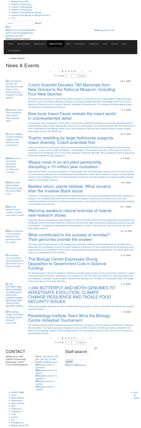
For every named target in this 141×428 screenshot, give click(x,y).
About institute (17, 397)
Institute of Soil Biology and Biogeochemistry (30, 15)
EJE (13, 419)
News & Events (17, 403)
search (69, 361)
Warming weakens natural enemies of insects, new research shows (70, 212)
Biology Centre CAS (20, 1)
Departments (17, 400)
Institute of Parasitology (21, 9)
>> (90, 71)
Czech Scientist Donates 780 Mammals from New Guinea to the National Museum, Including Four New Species (71, 89)
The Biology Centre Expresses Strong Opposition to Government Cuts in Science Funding (67, 263)
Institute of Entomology (21, 4)
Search (38, 23)
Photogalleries (17, 422)
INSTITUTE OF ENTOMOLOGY (19, 33)
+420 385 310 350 (50, 356)
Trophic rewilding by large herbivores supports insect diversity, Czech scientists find (70, 140)
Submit (82, 75)
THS (13, 18)
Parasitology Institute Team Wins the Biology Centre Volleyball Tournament (69, 317)
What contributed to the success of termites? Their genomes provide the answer (69, 237)
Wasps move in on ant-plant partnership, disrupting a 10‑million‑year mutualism (65, 164)
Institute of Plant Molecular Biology (26, 12)
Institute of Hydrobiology (21, 7)
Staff (13, 406)
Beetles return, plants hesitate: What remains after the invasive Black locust (69, 188)
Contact (14, 417)
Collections (16, 411)
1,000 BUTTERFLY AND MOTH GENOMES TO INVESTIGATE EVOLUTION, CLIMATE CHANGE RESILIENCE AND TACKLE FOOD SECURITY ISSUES (71, 294)
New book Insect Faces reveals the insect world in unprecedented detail (72, 115)
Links (13, 414)
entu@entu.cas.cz (50, 362)
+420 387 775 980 (48, 359)
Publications (16, 408)
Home (14, 395)
